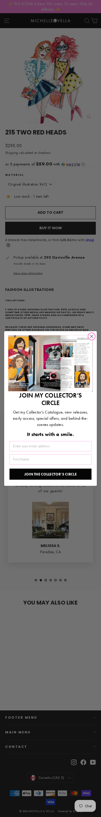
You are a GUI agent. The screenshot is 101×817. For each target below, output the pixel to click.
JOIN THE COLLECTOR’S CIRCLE (50, 474)
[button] (50, 363)
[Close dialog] (91, 336)
